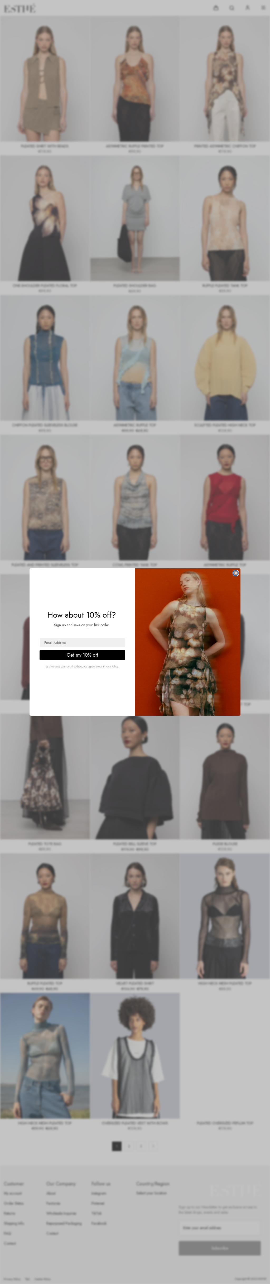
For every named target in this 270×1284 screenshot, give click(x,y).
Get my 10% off (82, 655)
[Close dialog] (235, 573)
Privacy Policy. (111, 667)
